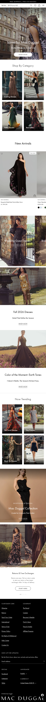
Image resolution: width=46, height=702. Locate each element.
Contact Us (5, 645)
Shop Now (23, 324)
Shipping (4, 608)
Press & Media (27, 627)
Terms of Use (5, 627)
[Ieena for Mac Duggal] (23, 34)
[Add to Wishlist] (2, 154)
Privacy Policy (6, 631)
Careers (25, 613)
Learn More (23, 588)
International (5, 622)
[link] (39, 207)
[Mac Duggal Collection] (23, 495)
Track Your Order (7, 617)
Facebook (5, 674)
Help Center (5, 640)
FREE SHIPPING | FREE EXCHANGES (23, 2)
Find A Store (27, 622)
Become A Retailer (28, 617)
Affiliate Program (28, 631)
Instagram (5, 678)
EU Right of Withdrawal (9, 636)
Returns (4, 613)
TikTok (3, 683)
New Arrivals (23, 143)
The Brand (26, 608)
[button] (39, 5)
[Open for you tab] (42, 695)
